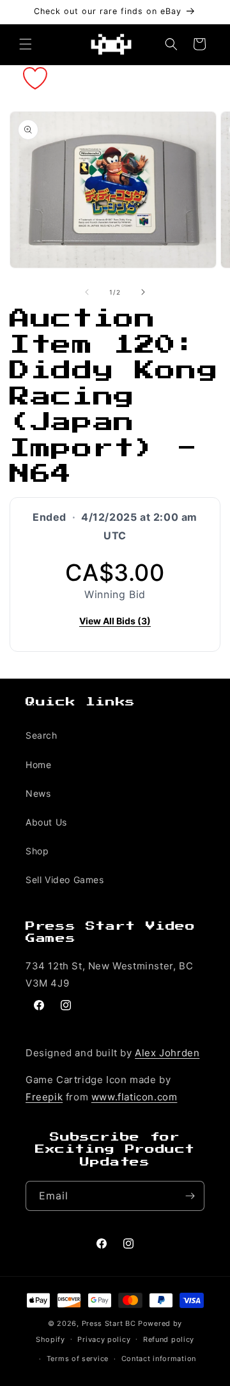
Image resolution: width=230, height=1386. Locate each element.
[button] (26, 44)
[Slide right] (143, 292)
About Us (46, 822)
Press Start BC (109, 1323)
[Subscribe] (190, 1196)
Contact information (158, 1358)
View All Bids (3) (115, 620)
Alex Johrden (167, 1053)
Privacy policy (103, 1339)
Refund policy (168, 1339)
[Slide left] (87, 292)
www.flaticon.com (134, 1097)
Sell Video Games (65, 879)
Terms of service (78, 1358)
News (38, 793)
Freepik (44, 1097)
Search (41, 735)
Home (38, 764)
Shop (37, 850)
